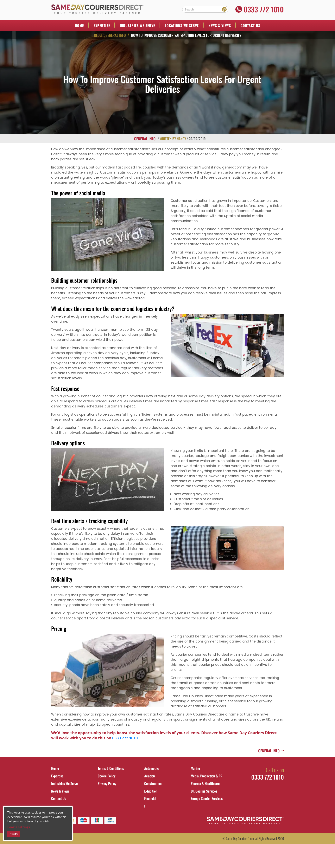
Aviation (149, 775)
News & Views (219, 25)
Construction (153, 783)
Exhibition (150, 791)
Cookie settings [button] (18, 827)
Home (79, 25)
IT (145, 805)
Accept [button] (14, 833)
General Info (115, 35)
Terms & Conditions (111, 768)
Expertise (102, 25)
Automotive (151, 768)
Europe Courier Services (207, 798)
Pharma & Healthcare (205, 783)
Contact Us (250, 25)
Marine (195, 768)
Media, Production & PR (206, 775)
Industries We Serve (64, 783)
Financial (150, 798)
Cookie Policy (107, 775)
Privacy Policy (107, 783)
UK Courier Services (204, 791)
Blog (98, 35)
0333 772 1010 (263, 9)
